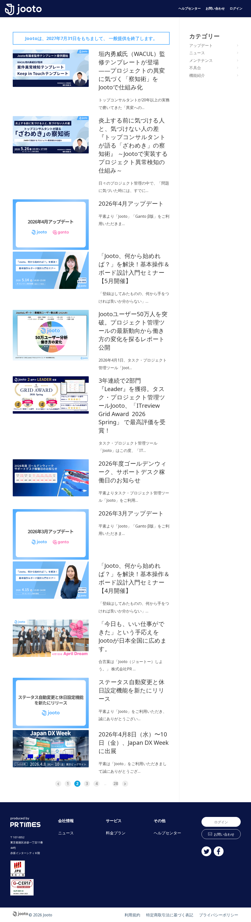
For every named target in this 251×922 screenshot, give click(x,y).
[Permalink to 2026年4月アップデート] (51, 224)
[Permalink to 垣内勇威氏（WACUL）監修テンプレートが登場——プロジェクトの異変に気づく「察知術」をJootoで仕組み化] (51, 68)
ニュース (197, 52)
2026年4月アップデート (131, 203)
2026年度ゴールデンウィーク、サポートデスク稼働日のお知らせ (133, 471)
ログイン (236, 8)
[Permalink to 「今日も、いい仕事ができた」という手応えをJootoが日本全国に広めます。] (51, 638)
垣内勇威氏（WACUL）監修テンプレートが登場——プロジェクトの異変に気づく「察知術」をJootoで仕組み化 (132, 70)
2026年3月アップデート (131, 513)
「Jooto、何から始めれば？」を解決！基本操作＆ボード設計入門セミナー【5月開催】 (134, 268)
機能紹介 (197, 75)
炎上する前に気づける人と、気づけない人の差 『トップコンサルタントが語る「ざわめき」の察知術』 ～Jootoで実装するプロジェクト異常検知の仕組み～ (133, 145)
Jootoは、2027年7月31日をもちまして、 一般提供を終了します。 (91, 38)
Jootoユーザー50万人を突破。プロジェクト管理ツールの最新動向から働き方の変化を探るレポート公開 (133, 330)
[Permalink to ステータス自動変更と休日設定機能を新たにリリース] (51, 703)
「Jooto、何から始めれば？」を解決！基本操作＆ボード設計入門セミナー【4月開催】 (134, 578)
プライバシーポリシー (218, 915)
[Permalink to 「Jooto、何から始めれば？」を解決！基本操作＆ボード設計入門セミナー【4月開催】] (51, 580)
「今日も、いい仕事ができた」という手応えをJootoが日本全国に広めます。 (133, 636)
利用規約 (132, 915)
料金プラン (116, 833)
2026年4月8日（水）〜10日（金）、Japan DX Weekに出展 (134, 742)
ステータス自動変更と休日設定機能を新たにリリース (131, 690)
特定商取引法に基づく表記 (169, 915)
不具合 (195, 67)
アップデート (201, 45)
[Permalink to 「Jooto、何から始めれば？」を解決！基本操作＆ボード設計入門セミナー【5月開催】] (51, 270)
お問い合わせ (215, 8)
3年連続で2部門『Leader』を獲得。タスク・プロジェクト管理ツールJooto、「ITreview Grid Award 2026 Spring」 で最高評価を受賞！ (132, 405)
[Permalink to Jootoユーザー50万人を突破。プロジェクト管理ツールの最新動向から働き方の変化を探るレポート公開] (51, 335)
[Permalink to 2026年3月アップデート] (51, 534)
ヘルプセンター (189, 8)
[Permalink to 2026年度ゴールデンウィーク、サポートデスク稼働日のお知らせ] (51, 478)
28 (115, 783)
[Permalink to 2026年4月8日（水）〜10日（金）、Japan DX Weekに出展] (51, 748)
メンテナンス (201, 60)
